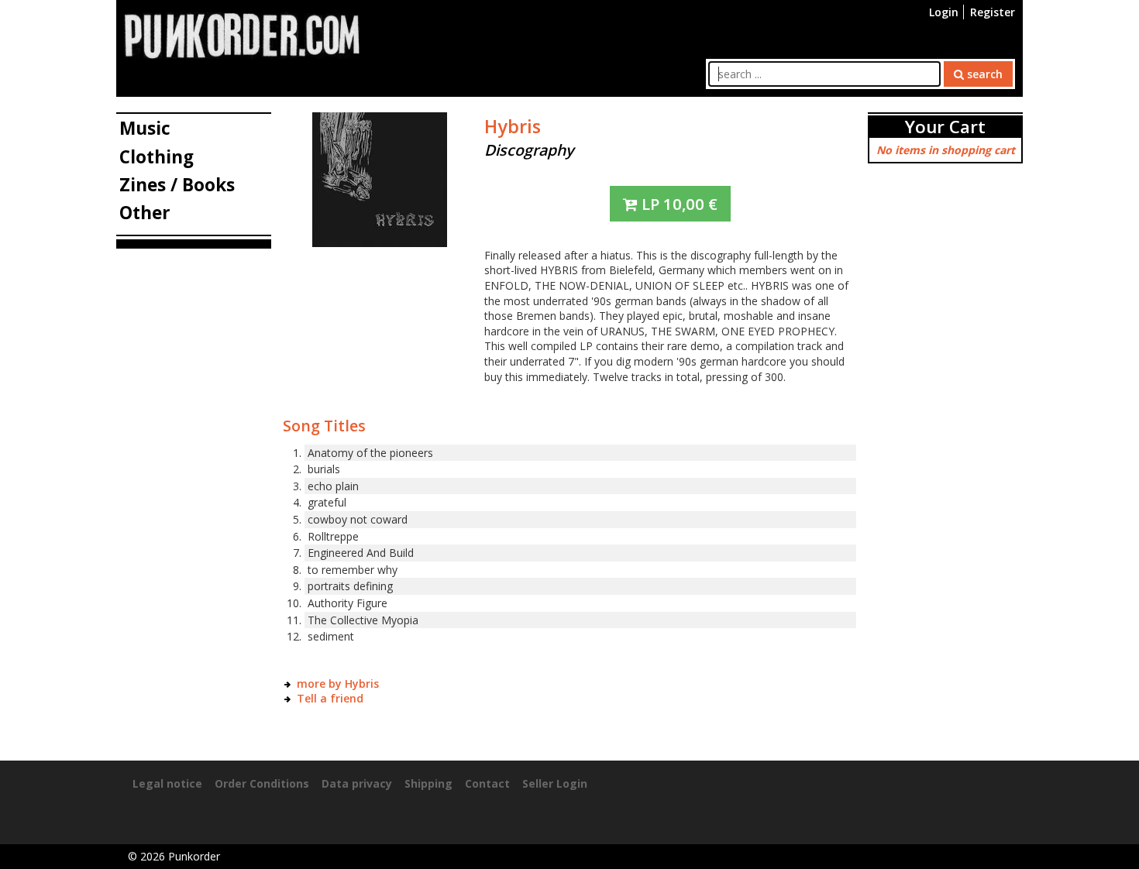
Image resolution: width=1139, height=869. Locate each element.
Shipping (428, 783)
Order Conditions (262, 783)
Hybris (512, 126)
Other (144, 213)
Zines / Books (177, 185)
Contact (487, 783)
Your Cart (945, 127)
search (983, 74)
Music (144, 128)
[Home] (242, 34)
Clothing (156, 157)
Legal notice (167, 783)
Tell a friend (330, 698)
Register (992, 12)
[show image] (379, 178)
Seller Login (554, 783)
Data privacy (357, 783)
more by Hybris (338, 683)
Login (943, 12)
